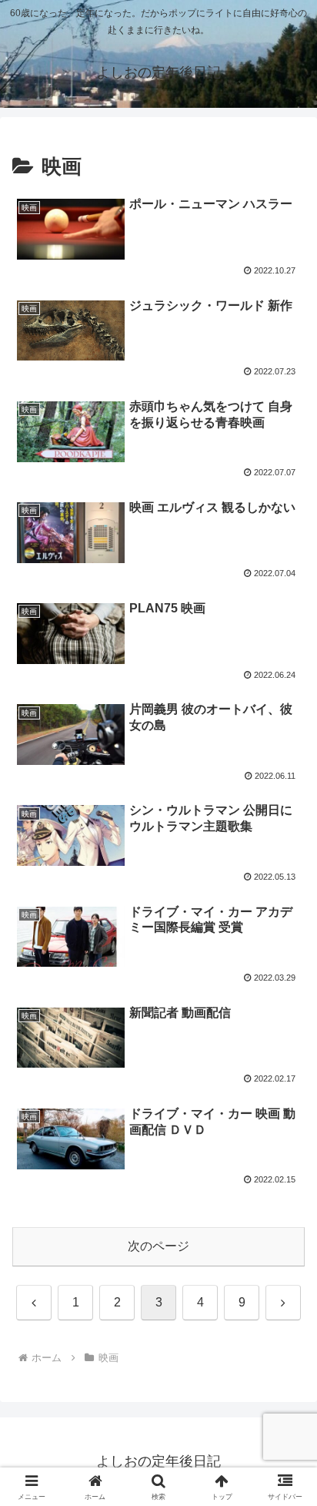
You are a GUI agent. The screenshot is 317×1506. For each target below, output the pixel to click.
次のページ (158, 1246)
